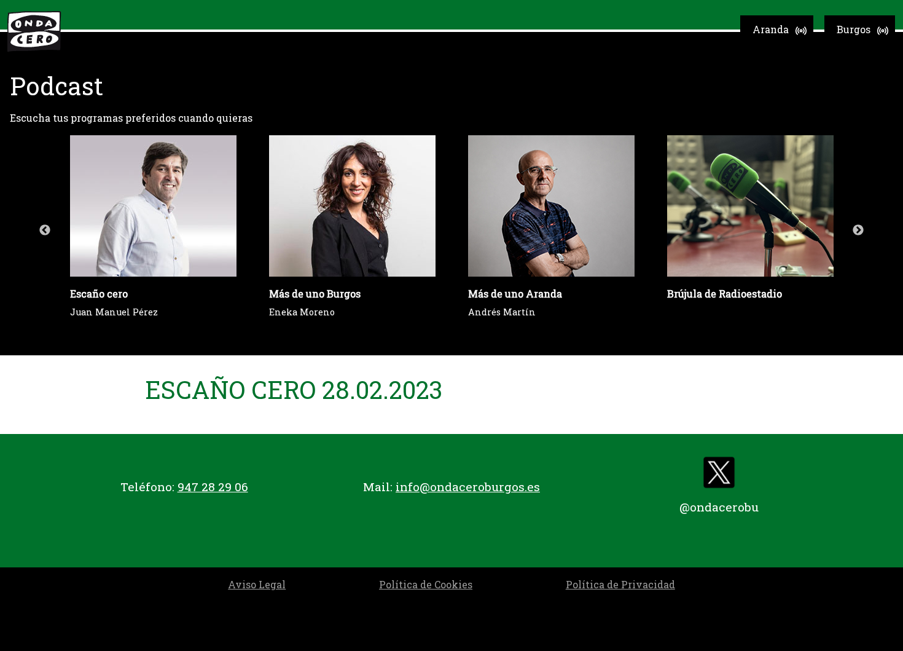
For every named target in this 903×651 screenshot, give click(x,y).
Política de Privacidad (620, 584)
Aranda (770, 29)
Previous (45, 230)
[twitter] (719, 475)
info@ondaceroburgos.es (468, 486)
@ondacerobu (719, 507)
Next (858, 230)
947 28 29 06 (213, 486)
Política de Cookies (425, 584)
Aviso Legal (257, 584)
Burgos (853, 29)
